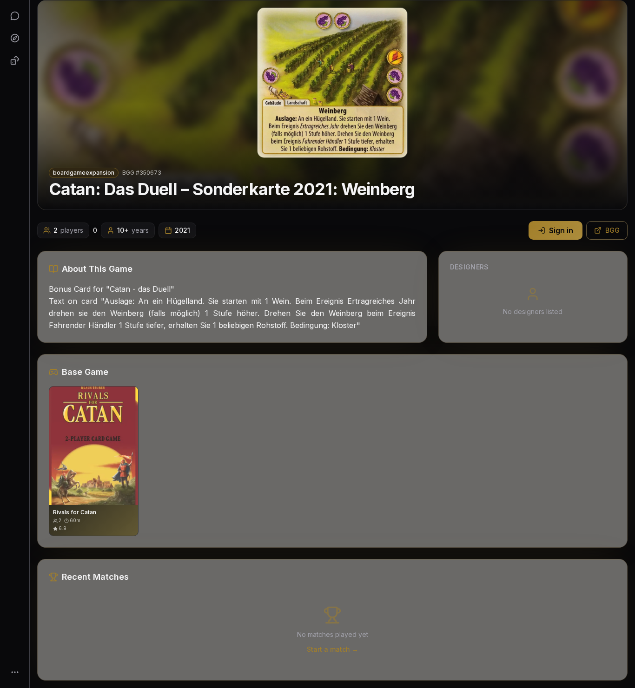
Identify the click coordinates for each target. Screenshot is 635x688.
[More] (15, 672)
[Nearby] (15, 38)
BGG (612, 230)
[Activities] (15, 60)
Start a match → (332, 649)
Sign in (561, 230)
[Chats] (15, 16)
